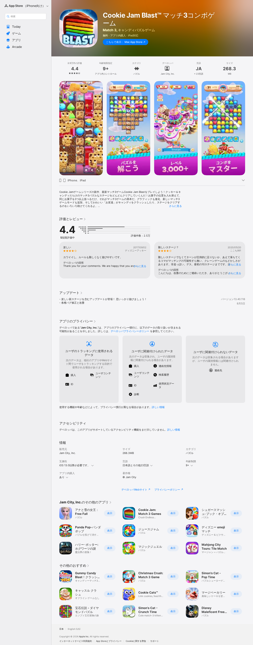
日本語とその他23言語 (136, 465)
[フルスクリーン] (98, 170)
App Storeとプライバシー (109, 641)
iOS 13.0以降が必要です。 (74, 465)
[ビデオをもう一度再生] (64, 170)
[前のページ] (55, 128)
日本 (61, 629)
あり (61, 477)
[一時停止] (86, 170)
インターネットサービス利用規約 (75, 641)
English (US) (74, 629)
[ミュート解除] (92, 170)
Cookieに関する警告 (136, 641)
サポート (154, 641)
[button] (25, 27)
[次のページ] (249, 128)
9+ (187, 465)
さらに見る (175, 205)
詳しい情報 (158, 407)
